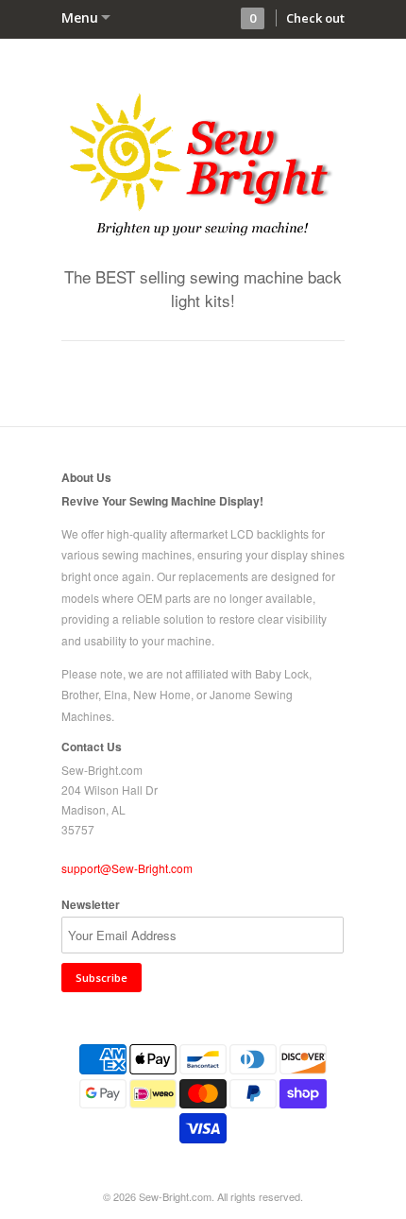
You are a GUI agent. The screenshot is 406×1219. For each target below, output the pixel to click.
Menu (79, 17)
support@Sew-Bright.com (127, 868)
